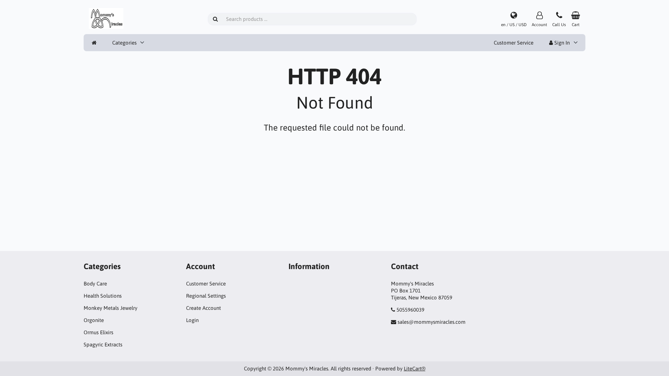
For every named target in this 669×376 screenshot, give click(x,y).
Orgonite (94, 320)
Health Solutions (103, 296)
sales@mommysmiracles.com (432, 322)
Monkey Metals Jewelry (110, 308)
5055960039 (410, 310)
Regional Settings (206, 296)
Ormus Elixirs (98, 332)
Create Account (203, 308)
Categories (124, 43)
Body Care (95, 284)
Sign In (561, 43)
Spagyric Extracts (103, 344)
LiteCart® (414, 368)
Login (192, 320)
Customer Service (513, 43)
